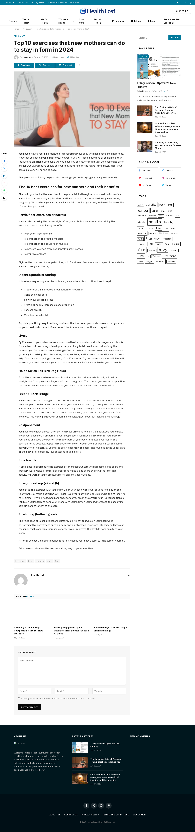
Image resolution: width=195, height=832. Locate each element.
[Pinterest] (4, 183)
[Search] (189, 2)
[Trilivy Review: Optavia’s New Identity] (159, 66)
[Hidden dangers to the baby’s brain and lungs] (112, 613)
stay (49, 561)
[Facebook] (4, 161)
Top (56, 561)
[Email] (4, 197)
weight (149, 261)
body (162, 204)
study (162, 250)
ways (140, 261)
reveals (141, 244)
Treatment (169, 255)
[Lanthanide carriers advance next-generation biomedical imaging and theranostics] (144, 127)
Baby (140, 205)
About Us (10, 2)
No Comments (59, 57)
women (160, 261)
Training (156, 256)
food (177, 216)
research (167, 239)
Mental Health (25, 21)
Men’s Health (44, 21)
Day (163, 211)
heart (140, 228)
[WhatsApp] (4, 190)
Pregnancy (118, 21)
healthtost (27, 57)
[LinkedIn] (4, 176)
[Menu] (6, 11)
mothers (40, 561)
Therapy (173, 250)
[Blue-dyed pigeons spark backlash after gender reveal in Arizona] (72, 613)
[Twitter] (4, 168)
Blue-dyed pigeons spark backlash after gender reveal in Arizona (72, 630)
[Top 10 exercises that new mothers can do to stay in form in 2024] (72, 109)
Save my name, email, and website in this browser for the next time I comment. (58, 698)
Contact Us (23, 2)
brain (170, 205)
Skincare (152, 250)
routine (159, 244)
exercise (152, 216)
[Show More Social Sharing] (79, 65)
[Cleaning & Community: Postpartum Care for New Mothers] (32, 613)
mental (142, 233)
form (30, 561)
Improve (149, 228)
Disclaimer (75, 2)
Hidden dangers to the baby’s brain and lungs (110, 629)
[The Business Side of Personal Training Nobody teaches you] (144, 110)
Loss (166, 228)
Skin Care (81, 21)
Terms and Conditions (57, 2)
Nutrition (136, 21)
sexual (175, 244)
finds (161, 216)
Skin (141, 250)
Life (158, 228)
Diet (170, 211)
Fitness (152, 21)
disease (142, 215)
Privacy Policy (38, 2)
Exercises (20, 561)
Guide (141, 222)
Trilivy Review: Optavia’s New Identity (156, 85)
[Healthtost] (97, 11)
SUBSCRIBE (181, 11)
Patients (174, 233)
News (12, 21)
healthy (168, 222)
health (155, 221)
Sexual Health (97, 21)
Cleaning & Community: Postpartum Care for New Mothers (28, 630)
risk (150, 243)
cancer (143, 210)
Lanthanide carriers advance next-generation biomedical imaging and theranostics (168, 127)
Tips (141, 256)
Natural (152, 233)
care (155, 210)
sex (167, 244)
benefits (151, 204)
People (140, 239)
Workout (171, 262)
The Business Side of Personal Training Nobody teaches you (166, 110)
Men (173, 228)
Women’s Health (63, 21)
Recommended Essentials (171, 21)
